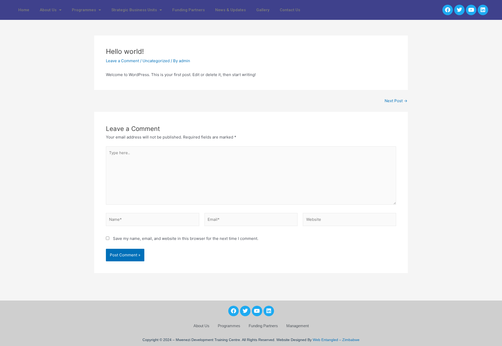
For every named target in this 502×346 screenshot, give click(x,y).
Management (297, 326)
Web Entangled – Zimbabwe (336, 340)
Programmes (229, 326)
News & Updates (230, 10)
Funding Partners (188, 10)
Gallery (262, 10)
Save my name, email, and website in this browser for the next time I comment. (185, 238)
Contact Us (290, 10)
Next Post (396, 101)
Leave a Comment (122, 60)
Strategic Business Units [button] (134, 10)
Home (23, 10)
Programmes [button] (84, 10)
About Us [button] (48, 10)
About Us (201, 326)
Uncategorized (156, 60)
